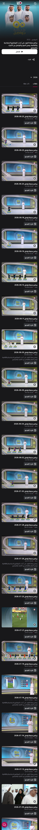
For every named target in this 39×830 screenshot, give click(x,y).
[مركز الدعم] (4, 824)
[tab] (35, 83)
